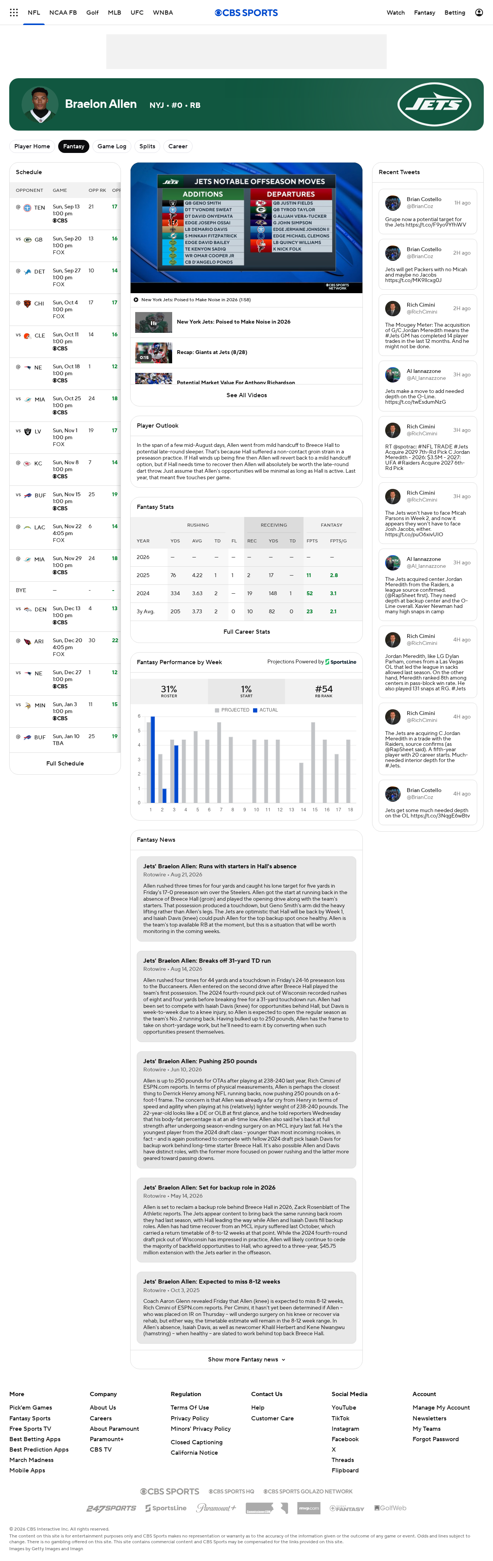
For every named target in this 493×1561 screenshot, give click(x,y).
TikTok (340, 1418)
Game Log (111, 146)
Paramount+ (107, 1439)
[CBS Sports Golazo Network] (308, 1490)
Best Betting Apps (34, 1439)
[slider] (246, 271)
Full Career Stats (246, 632)
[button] (144, 283)
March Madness (31, 1460)
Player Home (32, 146)
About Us (103, 1408)
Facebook (345, 1439)
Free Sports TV (30, 1429)
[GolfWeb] (390, 1508)
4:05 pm (67, 530)
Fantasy (73, 146)
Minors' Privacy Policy (201, 1429)
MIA (40, 399)
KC (38, 463)
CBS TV (101, 1450)
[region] (246, 228)
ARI (39, 641)
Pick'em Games (30, 1408)
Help (258, 1408)
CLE (40, 335)
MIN (40, 705)
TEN (39, 208)
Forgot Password (436, 1439)
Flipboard (345, 1470)
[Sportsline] (166, 1507)
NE (38, 367)
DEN (41, 609)
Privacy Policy (190, 1418)
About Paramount (114, 1429)
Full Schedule (65, 763)
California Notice (194, 1453)
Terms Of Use (190, 1408)
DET (39, 272)
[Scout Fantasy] (347, 1508)
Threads (343, 1460)
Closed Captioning (197, 1442)
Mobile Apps (27, 1470)
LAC (39, 527)
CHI (39, 303)
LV (38, 431)
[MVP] (308, 1505)
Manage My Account (441, 1408)
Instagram (345, 1429)
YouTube (344, 1408)
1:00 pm (66, 210)
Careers (101, 1418)
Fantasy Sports (29, 1418)
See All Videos (246, 395)
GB (39, 240)
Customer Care (272, 1418)
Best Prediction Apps (39, 1450)
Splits (147, 146)
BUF (40, 495)
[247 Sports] (111, 1507)
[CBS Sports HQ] (231, 1490)
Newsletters (429, 1418)
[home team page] (27, 208)
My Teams (427, 1429)
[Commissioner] (267, 1505)
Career (178, 146)
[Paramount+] (216, 1506)
